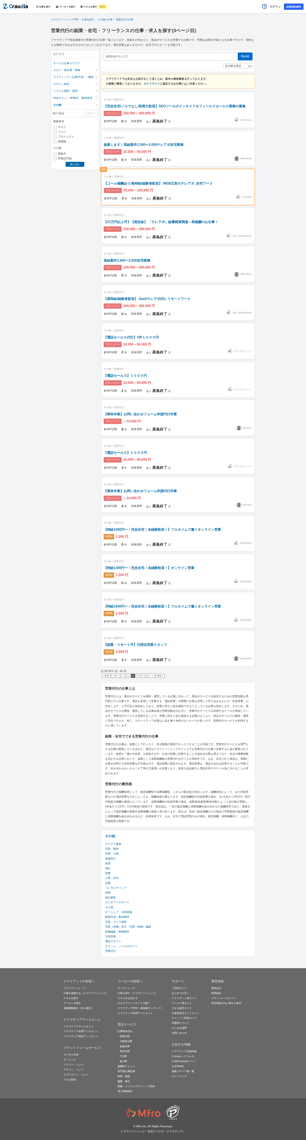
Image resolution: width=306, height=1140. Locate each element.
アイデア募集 (113, 844)
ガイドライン (152, 83)
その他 (107, 99)
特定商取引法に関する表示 (226, 1003)
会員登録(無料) (293, 6)
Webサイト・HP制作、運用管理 (72, 98)
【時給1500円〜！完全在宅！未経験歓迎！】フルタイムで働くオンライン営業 (162, 529)
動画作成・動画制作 (117, 916)
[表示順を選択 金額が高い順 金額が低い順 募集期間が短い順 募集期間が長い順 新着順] (237, 65)
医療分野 (125, 1036)
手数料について (180, 1023)
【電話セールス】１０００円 (125, 375)
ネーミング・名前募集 (118, 912)
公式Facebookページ (183, 1061)
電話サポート (113, 941)
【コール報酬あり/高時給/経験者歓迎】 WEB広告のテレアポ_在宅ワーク (158, 183)
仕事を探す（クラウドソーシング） (138, 993)
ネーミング (69, 1059)
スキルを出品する (128, 998)
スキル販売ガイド (182, 1008)
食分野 (123, 1061)
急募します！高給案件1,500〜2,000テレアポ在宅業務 (144, 144)
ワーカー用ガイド (182, 1003)
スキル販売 (69, 1079)
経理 (108, 863)
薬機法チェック (126, 1066)
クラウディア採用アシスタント (135, 1013)
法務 (108, 882)
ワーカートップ (126, 988)
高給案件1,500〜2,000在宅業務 (127, 260)
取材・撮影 (124, 1076)
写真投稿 (110, 936)
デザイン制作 (61, 84)
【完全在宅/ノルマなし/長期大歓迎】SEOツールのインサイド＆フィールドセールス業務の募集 (175, 106)
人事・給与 (112, 877)
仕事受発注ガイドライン (185, 1013)
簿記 (108, 868)
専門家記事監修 (126, 1071)
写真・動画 (112, 848)
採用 (108, 892)
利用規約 (216, 993)
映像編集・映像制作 (117, 931)
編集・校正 (124, 1081)
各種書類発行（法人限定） (78, 1008)
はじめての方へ (180, 993)
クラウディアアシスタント (78, 1026)
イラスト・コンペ (73, 1064)
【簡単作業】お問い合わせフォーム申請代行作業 (140, 414)
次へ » (150, 676)
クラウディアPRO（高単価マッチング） (140, 1008)
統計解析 (110, 897)
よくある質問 (179, 1027)
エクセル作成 (70, 1054)
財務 (108, 873)
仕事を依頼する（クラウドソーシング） (85, 993)
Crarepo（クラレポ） (184, 1056)
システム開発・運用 (65, 90)
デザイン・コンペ (73, 1069)
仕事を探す (45, 6)
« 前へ (116, 676)
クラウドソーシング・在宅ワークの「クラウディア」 (153, 1131)
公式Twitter (178, 1066)
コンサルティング (116, 887)
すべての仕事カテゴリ (66, 63)
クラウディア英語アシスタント (80, 1036)
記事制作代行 (125, 1031)
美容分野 (125, 1051)
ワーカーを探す (67, 6)
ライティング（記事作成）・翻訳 (73, 77)
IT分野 (123, 1056)
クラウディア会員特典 (184, 1051)
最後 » (160, 676)
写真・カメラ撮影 (116, 921)
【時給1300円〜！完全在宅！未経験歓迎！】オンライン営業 (149, 568)
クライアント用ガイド (184, 998)
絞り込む (75, 164)
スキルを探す (90, 6)
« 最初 (106, 676)
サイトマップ (179, 1076)
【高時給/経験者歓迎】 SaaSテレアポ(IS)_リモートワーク (147, 299)
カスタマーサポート (117, 902)
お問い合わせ (179, 1032)
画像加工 (110, 858)
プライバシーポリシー (223, 998)
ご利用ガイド (179, 988)
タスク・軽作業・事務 (66, 70)
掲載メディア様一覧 (183, 1071)
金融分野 (125, 1046)
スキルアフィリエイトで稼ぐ (134, 1003)
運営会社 (216, 988)
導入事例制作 (125, 1091)
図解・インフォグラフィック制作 (136, 1086)
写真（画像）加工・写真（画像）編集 (128, 926)
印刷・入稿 (112, 853)
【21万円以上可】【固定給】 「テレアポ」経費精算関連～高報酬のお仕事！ (161, 222)
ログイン (275, 6)
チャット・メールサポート (121, 946)
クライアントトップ (74, 988)
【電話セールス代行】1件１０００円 (131, 337)
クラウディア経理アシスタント (80, 1031)
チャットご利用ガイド (184, 1018)
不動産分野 (126, 1041)
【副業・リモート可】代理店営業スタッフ (135, 644)
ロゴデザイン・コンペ (75, 1074)
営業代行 (119, 99)
